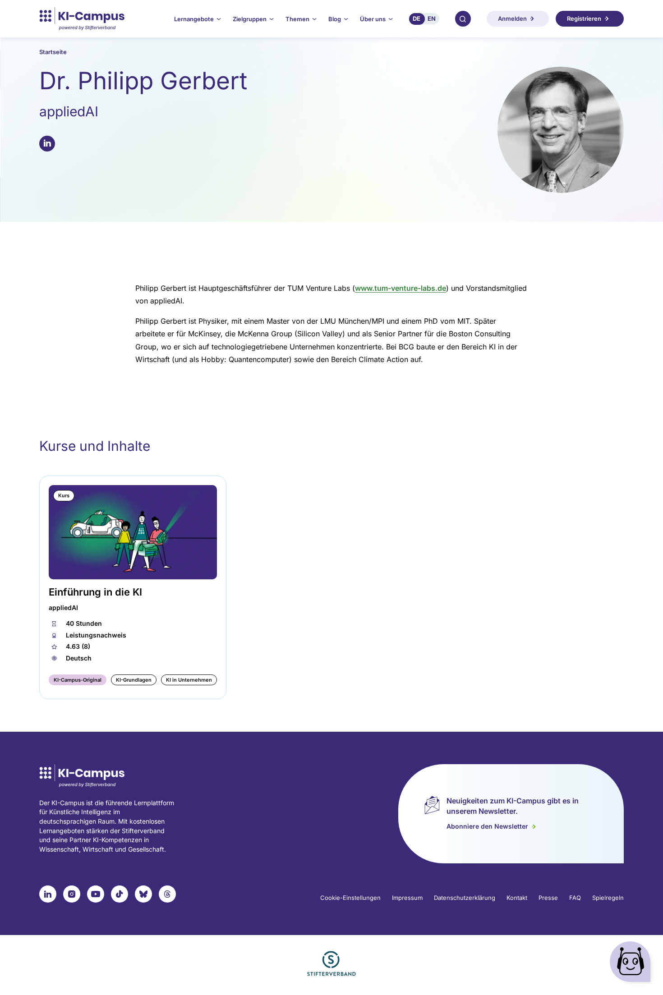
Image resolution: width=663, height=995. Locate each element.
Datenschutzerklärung (464, 897)
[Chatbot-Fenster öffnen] (631, 964)
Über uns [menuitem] (373, 19)
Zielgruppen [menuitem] (250, 19)
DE (416, 18)
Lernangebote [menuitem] (194, 19)
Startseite (53, 51)
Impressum (407, 897)
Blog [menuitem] (334, 19)
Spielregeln (608, 897)
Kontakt (516, 897)
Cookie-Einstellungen (350, 897)
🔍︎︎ (463, 18)
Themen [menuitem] (297, 19)
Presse (548, 897)
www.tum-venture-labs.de (400, 288)
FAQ (575, 897)
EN (432, 18)
